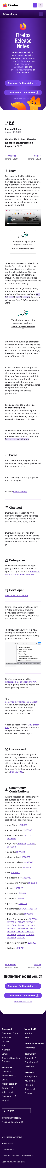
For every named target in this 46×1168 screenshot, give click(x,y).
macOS (5, 1041)
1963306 (27, 830)
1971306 (28, 835)
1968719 (32, 908)
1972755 (11, 838)
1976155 (11, 931)
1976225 (29, 931)
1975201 (33, 919)
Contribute (30, 1062)
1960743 (20, 948)
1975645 (21, 925)
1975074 (31, 843)
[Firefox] (10, 5)
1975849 (21, 928)
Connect (29, 1058)
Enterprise (30, 1047)
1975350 (11, 922)
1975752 (11, 928)
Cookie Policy (8, 1149)
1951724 (23, 903)
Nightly (28, 1033)
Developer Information (16, 595)
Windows (6, 1037)
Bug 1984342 (16, 772)
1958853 (15, 872)
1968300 (26, 877)
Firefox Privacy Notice (23, 98)
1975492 (30, 922)
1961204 (32, 883)
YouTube (29, 1081)
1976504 (11, 846)
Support (6, 1088)
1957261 (23, 908)
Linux (5, 1054)
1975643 (11, 925)
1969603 (28, 862)
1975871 (22, 893)
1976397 (21, 934)
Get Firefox (35, 5)
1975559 (27, 867)
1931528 (21, 843)
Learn (5, 1080)
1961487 (21, 898)
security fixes (20, 491)
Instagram (30, 1076)
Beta (27, 1037)
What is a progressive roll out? (23, 248)
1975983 (30, 928)
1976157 (20, 931)
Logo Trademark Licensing (13, 1162)
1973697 (26, 857)
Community (8, 1096)
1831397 (32, 943)
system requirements (21, 69)
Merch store (8, 1084)
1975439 (21, 922)
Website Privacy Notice (12, 1137)
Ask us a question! (11, 1122)
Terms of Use (7, 1143)
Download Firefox (11, 1033)
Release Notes (9, 1075)
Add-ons (6, 1092)
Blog (4, 1100)
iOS (3, 1045)
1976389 (11, 934)
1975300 (28, 914)
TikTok (28, 1085)
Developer (30, 1066)
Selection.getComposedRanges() (21, 702)
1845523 (23, 825)
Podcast (29, 1093)
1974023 (18, 888)
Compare (6, 1071)
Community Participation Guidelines (17, 1156)
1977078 (20, 852)
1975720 (30, 925)
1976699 (11, 937)
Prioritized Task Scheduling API (20, 682)
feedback (21, 61)
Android (6, 1050)
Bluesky (28, 1089)
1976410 (30, 934)
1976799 (21, 937)
